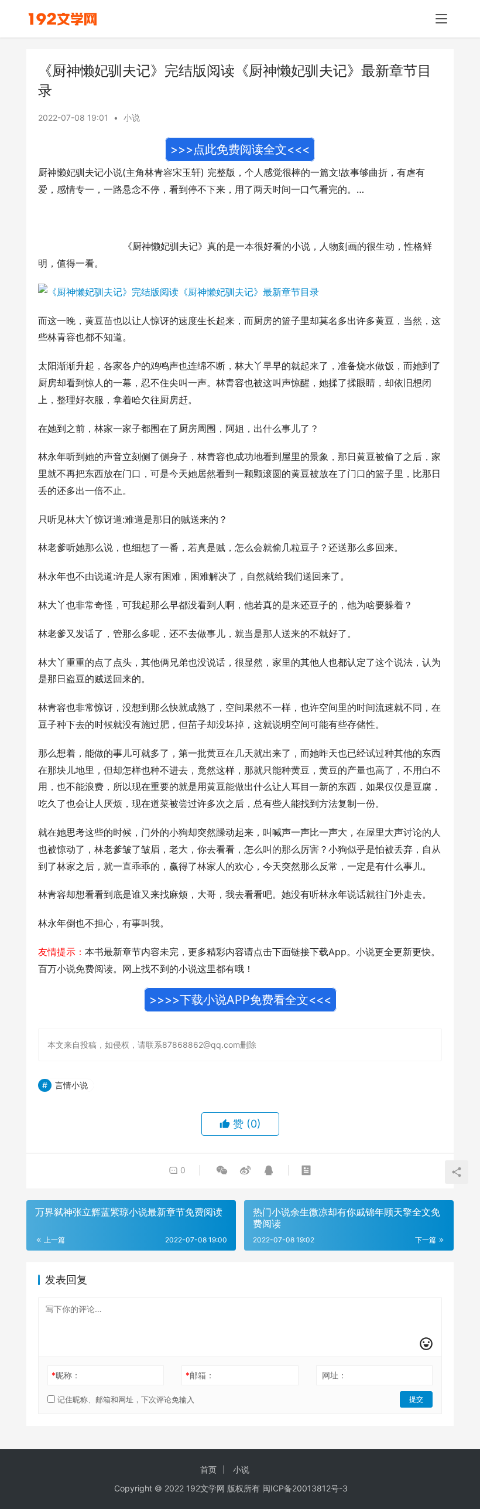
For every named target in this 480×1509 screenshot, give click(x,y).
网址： (334, 1375)
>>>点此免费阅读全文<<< (240, 149)
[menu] (441, 18)
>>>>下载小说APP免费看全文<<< (240, 1000)
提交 (416, 1399)
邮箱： (200, 1375)
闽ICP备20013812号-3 (305, 1488)
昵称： (66, 1375)
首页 (208, 1469)
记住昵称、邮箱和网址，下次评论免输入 (124, 1399)
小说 (132, 117)
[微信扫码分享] (221, 1170)
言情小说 (71, 1085)
